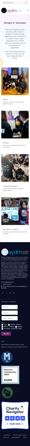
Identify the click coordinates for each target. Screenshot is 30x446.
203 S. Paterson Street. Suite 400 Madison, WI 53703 (14, 287)
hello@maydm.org (8, 282)
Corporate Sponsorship (10, 186)
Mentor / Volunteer (9, 326)
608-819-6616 (7, 284)
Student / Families (15, 324)
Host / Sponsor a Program (10, 229)
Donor (5, 324)
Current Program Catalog (19, 435)
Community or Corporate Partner (13, 328)
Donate (5, 99)
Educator (20, 326)
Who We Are (7, 435)
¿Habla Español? (16, 437)
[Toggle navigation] (28, 10)
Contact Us (6, 437)
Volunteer (6, 143)
